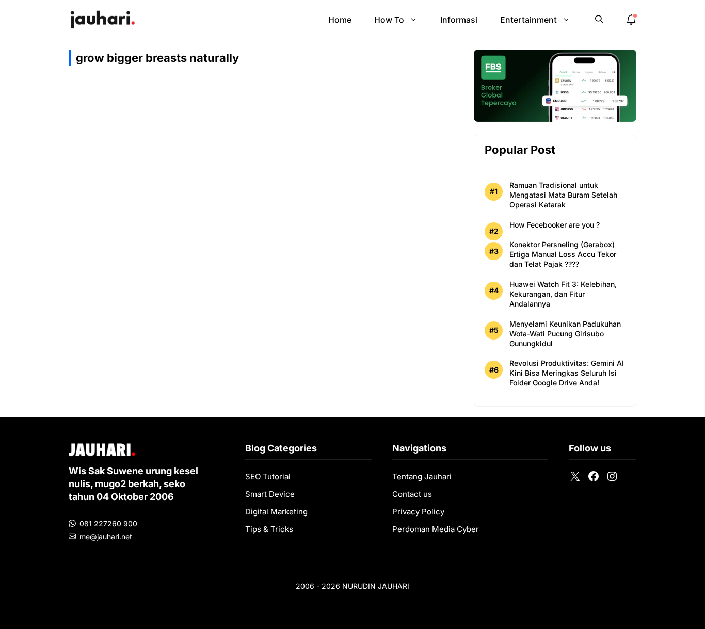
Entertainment (528, 19)
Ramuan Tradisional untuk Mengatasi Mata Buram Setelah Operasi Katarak (563, 195)
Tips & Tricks (269, 529)
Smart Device (270, 494)
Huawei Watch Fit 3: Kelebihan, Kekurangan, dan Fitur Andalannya (563, 294)
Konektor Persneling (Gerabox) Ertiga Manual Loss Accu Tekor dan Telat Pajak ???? (562, 254)
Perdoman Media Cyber (435, 529)
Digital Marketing (276, 512)
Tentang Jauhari (422, 476)
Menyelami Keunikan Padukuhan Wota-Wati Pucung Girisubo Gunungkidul (565, 333)
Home (339, 19)
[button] (599, 18)
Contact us (412, 494)
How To (389, 19)
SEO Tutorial (268, 476)
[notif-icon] (631, 19)
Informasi (458, 19)
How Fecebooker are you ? (554, 224)
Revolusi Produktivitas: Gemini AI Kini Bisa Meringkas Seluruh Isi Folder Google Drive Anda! (566, 373)
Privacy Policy (418, 512)
